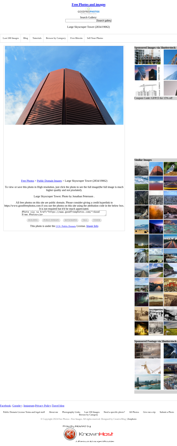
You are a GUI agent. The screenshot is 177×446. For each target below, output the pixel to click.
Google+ (17, 405)
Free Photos (27, 180)
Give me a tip (149, 412)
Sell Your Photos (95, 38)
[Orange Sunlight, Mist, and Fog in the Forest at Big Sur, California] (156, 218)
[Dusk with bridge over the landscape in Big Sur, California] (156, 232)
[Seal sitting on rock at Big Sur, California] (141, 218)
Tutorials (36, 38)
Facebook (5, 405)
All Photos (134, 412)
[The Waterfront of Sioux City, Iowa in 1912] (141, 174)
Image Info (92, 226)
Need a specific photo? (114, 412)
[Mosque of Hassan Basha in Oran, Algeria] (141, 319)
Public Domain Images (49, 180)
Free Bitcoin (76, 38)
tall (85, 220)
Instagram (29, 405)
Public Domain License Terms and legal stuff (24, 412)
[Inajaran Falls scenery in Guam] (141, 261)
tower (96, 220)
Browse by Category (56, 38)
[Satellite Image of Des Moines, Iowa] (141, 203)
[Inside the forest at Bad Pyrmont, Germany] (141, 305)
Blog (25, 38)
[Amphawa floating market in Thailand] (156, 290)
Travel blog (58, 405)
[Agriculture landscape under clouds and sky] (141, 189)
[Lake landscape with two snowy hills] (156, 189)
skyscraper (71, 220)
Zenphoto (132, 419)
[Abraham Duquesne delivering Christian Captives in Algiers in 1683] (156, 334)
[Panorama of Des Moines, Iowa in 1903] (156, 203)
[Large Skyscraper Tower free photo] (64, 123)
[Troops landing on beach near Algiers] (156, 319)
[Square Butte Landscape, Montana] (141, 232)
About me (53, 412)
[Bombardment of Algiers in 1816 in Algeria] (141, 334)
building (33, 220)
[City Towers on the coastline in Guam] (156, 261)
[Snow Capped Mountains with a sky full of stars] (156, 247)
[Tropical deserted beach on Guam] (156, 276)
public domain (51, 220)
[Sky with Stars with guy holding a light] (141, 247)
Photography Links (71, 412)
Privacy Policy (43, 405)
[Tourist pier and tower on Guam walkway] (141, 276)
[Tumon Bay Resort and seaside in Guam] (141, 290)
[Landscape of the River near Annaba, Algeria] (156, 305)
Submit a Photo (167, 412)
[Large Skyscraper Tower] (156, 174)
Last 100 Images (11, 38)
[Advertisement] (64, 149)
